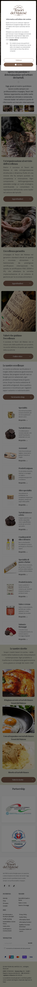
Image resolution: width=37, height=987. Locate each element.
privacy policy (14, 39)
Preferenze (19, 60)
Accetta (19, 65)
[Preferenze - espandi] (7, 43)
